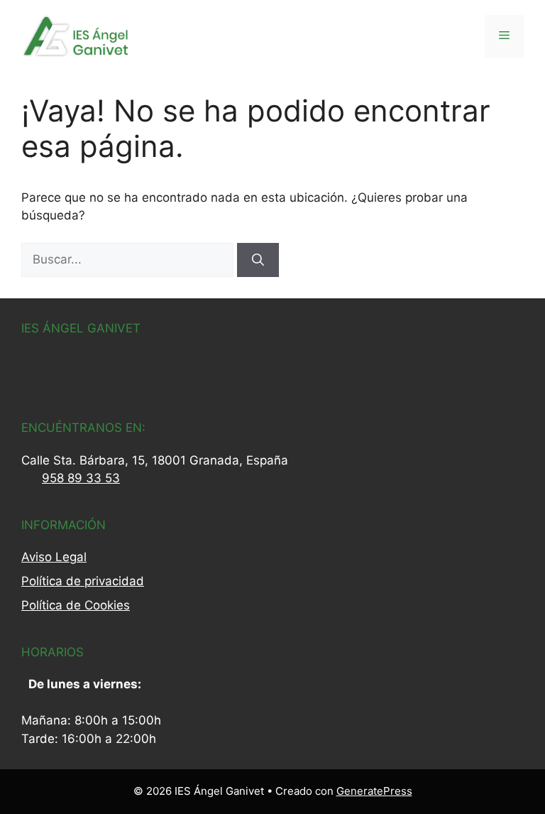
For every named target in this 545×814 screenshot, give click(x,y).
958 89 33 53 (81, 478)
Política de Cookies (75, 605)
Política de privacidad (82, 581)
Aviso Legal (54, 557)
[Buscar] (258, 260)
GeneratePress (374, 791)
